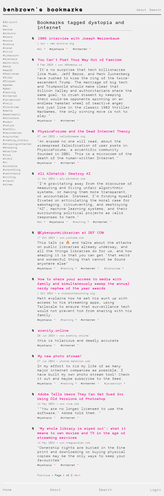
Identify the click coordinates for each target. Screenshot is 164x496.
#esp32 (7, 70)
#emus (7, 66)
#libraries (112, 268)
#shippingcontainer (17, 144)
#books (7, 37)
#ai (39, 49)
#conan (7, 48)
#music (7, 122)
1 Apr (42, 43)
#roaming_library (15, 140)
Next (77, 475)
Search (155, 10)
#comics (8, 44)
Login (155, 490)
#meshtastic (11, 114)
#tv (5, 162)
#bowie (7, 40)
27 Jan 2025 (46, 136)
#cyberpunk (11, 55)
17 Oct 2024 (46, 238)
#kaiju (7, 103)
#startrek (10, 151)
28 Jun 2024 (46, 335)
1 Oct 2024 (46, 293)
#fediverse (11, 74)
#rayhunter (11, 136)
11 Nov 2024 (46, 178)
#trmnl (7, 159)
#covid (7, 51)
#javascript (113, 383)
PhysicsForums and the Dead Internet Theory (84, 131)
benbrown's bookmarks (43, 10)
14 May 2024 (46, 404)
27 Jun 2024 (46, 361)
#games (7, 85)
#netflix (9, 129)
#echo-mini (11, 63)
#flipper (9, 81)
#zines (7, 184)
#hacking (79, 222)
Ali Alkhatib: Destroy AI (64, 174)
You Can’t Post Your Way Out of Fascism (79, 60)
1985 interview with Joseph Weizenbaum (78, 38)
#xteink (8, 181)
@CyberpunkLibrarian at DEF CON (71, 233)
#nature (8, 125)
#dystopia (10, 59)
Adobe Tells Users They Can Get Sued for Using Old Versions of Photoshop (80, 396)
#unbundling (11, 170)
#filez (7, 77)
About (141, 10)
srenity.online (53, 330)
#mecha (7, 110)
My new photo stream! (60, 356)
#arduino (9, 33)
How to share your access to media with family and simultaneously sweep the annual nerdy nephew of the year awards (83, 284)
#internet (10, 96)
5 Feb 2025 (46, 65)
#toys (7, 155)
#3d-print (10, 22)
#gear (7, 88)
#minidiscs (11, 118)
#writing (9, 177)
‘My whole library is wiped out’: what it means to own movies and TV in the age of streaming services (81, 433)
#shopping (10, 147)
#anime (7, 29)
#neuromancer (12, 133)
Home (7, 490)
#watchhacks (11, 173)
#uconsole (10, 166)
